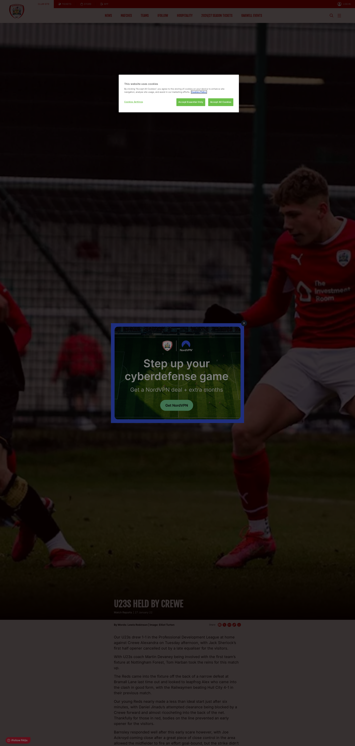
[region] (179, 94)
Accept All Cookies (220, 102)
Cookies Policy (199, 92)
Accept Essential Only (190, 102)
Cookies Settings (133, 102)
